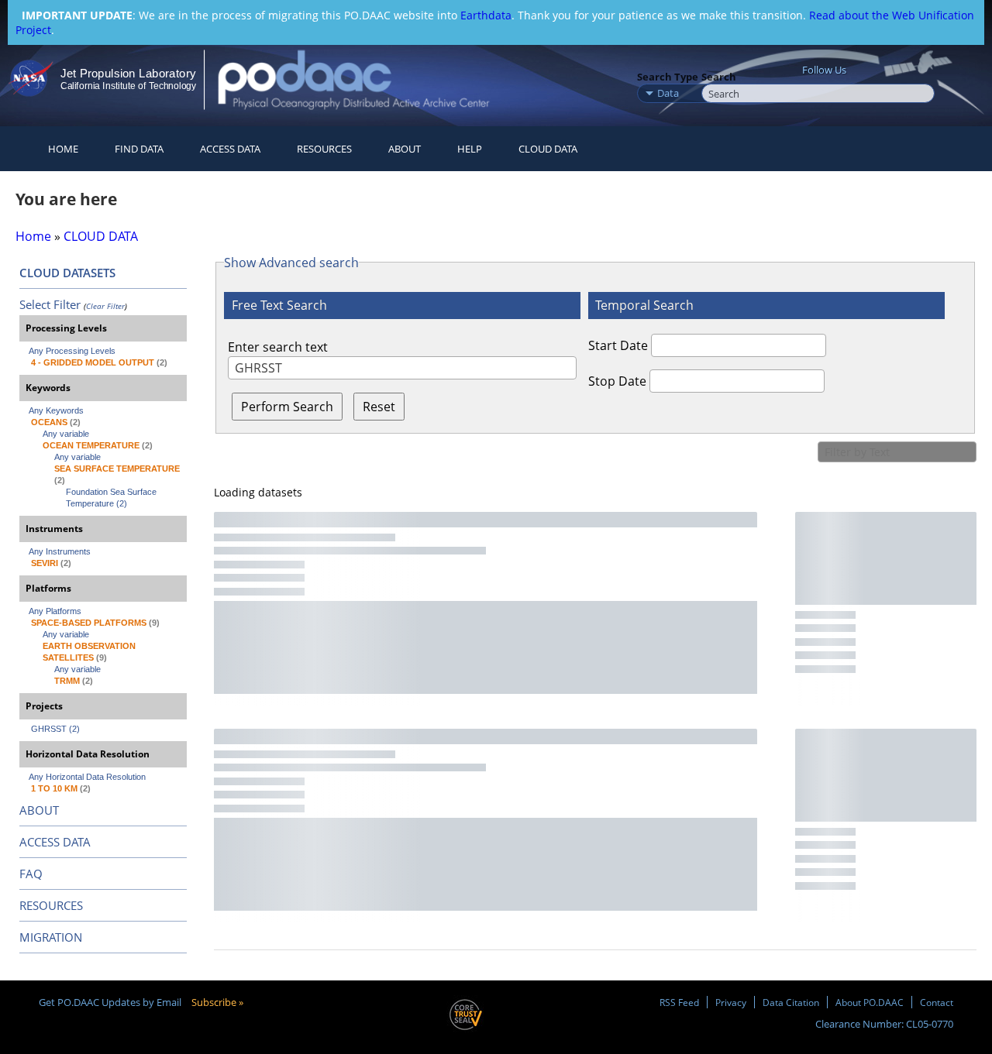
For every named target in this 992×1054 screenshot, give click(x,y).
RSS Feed (679, 1002)
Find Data (139, 149)
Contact (936, 1002)
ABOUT (39, 810)
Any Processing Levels (72, 350)
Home (63, 149)
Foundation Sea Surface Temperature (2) (112, 497)
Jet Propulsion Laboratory (127, 73)
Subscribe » (217, 1002)
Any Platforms (55, 611)
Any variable (66, 433)
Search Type (667, 77)
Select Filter (50, 304)
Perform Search (287, 406)
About (404, 149)
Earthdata (486, 15)
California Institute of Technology (128, 86)
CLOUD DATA (547, 149)
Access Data (230, 149)
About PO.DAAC (869, 1002)
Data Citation (791, 1002)
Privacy (730, 1002)
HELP (469, 149)
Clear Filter (105, 305)
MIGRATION (50, 937)
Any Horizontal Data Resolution (87, 776)
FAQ (31, 873)
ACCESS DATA (55, 842)
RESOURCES (324, 149)
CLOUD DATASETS (67, 272)
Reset (379, 406)
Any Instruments (60, 551)
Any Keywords (56, 410)
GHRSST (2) (55, 728)
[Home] (367, 79)
